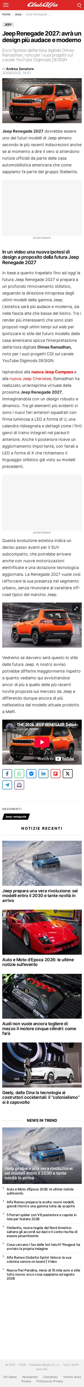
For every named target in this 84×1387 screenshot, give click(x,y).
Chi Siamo (10, 1377)
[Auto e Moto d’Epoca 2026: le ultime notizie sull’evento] (42, 932)
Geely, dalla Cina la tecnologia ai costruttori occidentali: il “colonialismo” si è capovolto (41, 1097)
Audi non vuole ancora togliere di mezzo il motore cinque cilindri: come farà (39, 1028)
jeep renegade (16, 816)
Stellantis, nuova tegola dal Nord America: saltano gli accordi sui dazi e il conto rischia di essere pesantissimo (42, 1232)
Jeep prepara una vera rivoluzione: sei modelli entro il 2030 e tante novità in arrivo (40, 895)
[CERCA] (79, 4)
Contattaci (50, 1377)
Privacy (26, 1381)
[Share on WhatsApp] (19, 773)
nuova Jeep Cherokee (30, 378)
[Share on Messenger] (31, 773)
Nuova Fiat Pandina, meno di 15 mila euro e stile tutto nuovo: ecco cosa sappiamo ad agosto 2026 (43, 1274)
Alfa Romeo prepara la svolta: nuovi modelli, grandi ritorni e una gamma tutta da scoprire (41, 1204)
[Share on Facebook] (7, 773)
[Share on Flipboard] (55, 773)
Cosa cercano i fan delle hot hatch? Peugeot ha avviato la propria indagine (43, 1246)
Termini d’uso (72, 1377)
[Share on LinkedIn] (43, 773)
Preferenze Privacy (50, 1381)
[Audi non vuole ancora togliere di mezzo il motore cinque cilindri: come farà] (42, 996)
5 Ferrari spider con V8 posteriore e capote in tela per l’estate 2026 (42, 1217)
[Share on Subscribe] (19, 784)
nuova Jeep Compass (52, 371)
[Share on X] (68, 773)
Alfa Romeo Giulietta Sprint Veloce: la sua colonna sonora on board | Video (39, 1259)
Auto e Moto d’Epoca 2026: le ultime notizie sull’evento (38, 962)
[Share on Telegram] (7, 784)
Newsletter (30, 1377)
